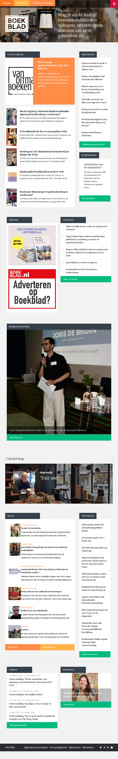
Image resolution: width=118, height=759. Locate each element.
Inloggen (7, 3)
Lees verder (69, 704)
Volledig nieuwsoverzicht (93, 144)
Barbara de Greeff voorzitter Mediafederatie (95, 111)
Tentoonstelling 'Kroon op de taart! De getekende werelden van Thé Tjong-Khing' (32, 717)
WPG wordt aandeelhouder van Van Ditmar (53, 65)
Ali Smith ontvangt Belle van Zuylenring (94, 549)
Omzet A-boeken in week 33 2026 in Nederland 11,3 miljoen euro (94, 66)
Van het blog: (15, 458)
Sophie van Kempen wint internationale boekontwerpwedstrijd (93, 600)
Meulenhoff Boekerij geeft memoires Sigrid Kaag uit (94, 588)
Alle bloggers (49, 647)
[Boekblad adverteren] (32, 289)
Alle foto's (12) (16, 437)
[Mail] (112, 747)
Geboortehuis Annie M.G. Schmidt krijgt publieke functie (93, 527)
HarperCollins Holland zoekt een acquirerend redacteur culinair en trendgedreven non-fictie (87, 252)
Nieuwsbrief (75, 747)
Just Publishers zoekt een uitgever (81, 262)
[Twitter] (101, 747)
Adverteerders (48, 755)
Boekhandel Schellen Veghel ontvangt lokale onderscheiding (94, 642)
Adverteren (72, 755)
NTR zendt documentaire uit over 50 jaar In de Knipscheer (95, 613)
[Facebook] (104, 747)
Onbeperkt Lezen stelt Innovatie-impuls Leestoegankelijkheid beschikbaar (92, 627)
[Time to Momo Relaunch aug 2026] (32, 244)
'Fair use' (49, 478)
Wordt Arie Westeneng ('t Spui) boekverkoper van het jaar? (44, 193)
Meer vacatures (70, 279)
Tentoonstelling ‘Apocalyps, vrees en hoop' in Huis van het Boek (30, 705)
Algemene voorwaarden (36, 747)
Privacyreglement (58, 747)
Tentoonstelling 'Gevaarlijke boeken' (26, 694)
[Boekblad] (16, 23)
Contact (61, 755)
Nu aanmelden (88, 198)
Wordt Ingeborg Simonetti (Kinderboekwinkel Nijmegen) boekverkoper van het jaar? (44, 113)
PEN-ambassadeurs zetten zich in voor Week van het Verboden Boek (94, 577)
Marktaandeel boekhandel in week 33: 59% (42, 171)
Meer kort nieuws (90, 654)
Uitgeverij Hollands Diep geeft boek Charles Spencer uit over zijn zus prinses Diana (94, 562)
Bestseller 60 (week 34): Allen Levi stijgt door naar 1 (94, 101)
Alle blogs (12, 647)
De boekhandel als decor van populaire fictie (43, 131)
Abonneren (22, 3)
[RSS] (108, 747)
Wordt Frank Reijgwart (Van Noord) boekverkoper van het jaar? (94, 122)
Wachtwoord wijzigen (42, 3)
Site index (10, 747)
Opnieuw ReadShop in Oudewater (92, 134)
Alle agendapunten (18, 725)
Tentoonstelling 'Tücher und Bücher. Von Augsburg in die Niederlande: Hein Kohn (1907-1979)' (31, 682)
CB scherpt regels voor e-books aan (93, 539)
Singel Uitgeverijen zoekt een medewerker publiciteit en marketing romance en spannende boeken (85, 239)
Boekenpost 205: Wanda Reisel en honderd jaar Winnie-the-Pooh (44, 153)
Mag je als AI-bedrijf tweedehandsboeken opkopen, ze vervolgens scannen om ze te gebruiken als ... (80, 25)
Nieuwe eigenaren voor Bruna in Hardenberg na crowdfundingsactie (93, 89)
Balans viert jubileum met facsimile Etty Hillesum (93, 78)
